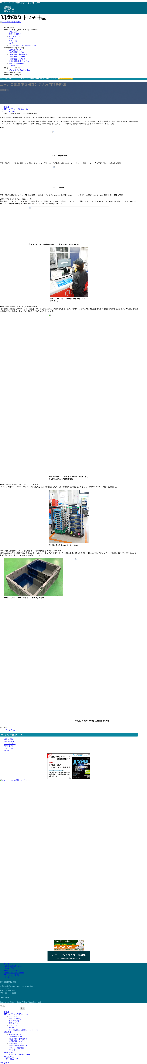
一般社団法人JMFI (11, 1059)
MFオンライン (9, 1052)
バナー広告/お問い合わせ (14, 973)
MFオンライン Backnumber (19, 70)
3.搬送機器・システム (17, 57)
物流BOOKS (9, 9)
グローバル (13, 41)
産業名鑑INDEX (15, 50)
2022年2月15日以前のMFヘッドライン (24, 45)
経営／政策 (13, 32)
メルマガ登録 (9, 968)
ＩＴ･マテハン (14, 36)
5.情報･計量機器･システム (19, 61)
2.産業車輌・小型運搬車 (18, 54)
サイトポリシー (10, 977)
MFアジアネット (10, 11)
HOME (6, 964)
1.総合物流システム (16, 52)
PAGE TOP (4, 1063)
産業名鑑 (7, 1032)
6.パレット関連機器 (16, 63)
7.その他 (12, 66)
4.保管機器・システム (17, 59)
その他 (11, 43)
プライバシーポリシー (13, 975)
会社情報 (7, 7)
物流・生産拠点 (15, 34)
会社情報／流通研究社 (13, 966)
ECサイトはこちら (65, 78)
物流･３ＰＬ (13, 39)
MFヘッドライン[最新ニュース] (16, 1014)
